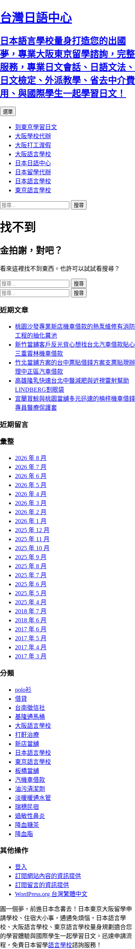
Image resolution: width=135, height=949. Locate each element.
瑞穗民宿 (27, 807)
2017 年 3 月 (30, 656)
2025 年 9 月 (30, 557)
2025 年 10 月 (32, 548)
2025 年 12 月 (32, 530)
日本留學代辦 (33, 172)
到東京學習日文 (36, 127)
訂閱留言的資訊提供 (42, 885)
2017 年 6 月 (30, 629)
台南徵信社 (30, 708)
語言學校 (60, 945)
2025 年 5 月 (30, 593)
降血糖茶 (27, 825)
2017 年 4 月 (30, 647)
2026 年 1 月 (30, 521)
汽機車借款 (30, 780)
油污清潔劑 (30, 789)
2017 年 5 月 (30, 638)
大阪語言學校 (33, 154)
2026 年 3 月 (30, 503)
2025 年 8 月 (30, 566)
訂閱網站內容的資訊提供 (48, 876)
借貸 (21, 699)
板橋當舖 (27, 771)
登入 (21, 867)
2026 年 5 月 (30, 485)
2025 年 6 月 (30, 584)
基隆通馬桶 (30, 717)
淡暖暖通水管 (33, 798)
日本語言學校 (33, 181)
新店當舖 (27, 744)
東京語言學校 (33, 190)
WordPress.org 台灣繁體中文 (51, 894)
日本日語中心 (33, 163)
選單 (8, 112)
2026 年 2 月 (30, 512)
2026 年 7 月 (30, 467)
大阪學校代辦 (33, 136)
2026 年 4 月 (30, 494)
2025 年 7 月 (30, 575)
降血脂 (24, 834)
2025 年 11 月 (32, 539)
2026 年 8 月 (30, 458)
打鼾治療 (27, 735)
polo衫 (23, 689)
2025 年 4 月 (30, 602)
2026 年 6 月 (30, 476)
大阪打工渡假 (33, 145)
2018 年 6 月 (30, 620)
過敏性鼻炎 (30, 816)
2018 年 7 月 (30, 611)
